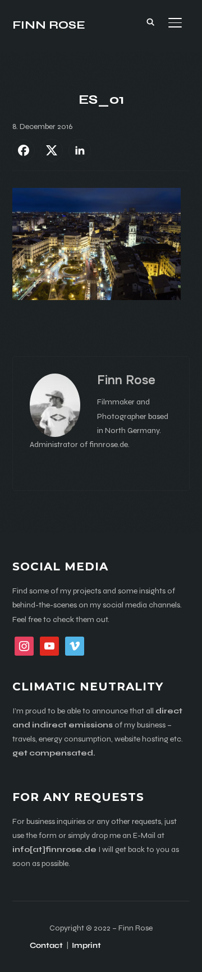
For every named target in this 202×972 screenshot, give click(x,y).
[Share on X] (51, 150)
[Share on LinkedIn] (79, 150)
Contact (46, 945)
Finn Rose (48, 25)
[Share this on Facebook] (23, 150)
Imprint (86, 945)
